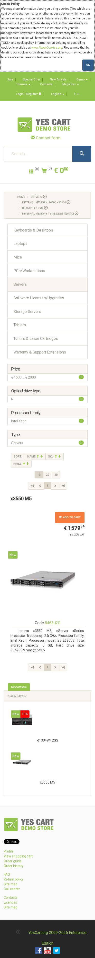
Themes (22, 84)
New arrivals (17, 696)
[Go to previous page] (40, 486)
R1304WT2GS (47, 740)
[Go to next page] (55, 486)
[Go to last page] (63, 486)
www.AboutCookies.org (46, 47)
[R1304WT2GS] (22, 721)
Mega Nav (69, 84)
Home (21, 197)
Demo (80, 79)
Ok (88, 65)
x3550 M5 (47, 782)
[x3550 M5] (22, 763)
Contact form (48, 137)
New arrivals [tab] (19, 687)
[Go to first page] (32, 486)
